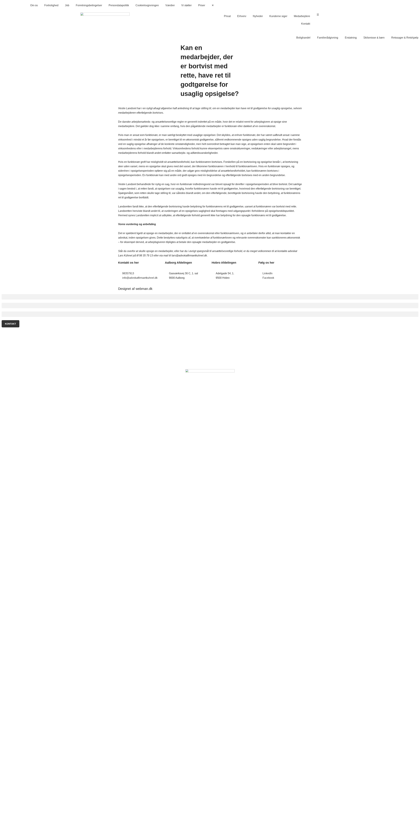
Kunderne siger (278, 16)
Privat (227, 16)
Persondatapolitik (119, 5)
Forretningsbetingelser (89, 5)
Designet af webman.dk (135, 288)
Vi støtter (186, 5)
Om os (34, 5)
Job (67, 5)
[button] (210, 297)
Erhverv (241, 16)
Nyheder (258, 16)
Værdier (170, 5)
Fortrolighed (51, 5)
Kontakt (305, 23)
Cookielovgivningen (147, 5)
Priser (201, 5)
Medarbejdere (302, 16)
